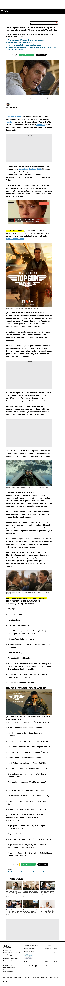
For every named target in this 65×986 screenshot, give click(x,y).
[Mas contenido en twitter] (32, 965)
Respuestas (48, 948)
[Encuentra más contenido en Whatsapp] (16, 55)
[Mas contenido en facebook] (29, 965)
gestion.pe (28, 977)
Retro (55, 957)
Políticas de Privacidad (29, 948)
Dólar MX (42, 16)
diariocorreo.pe (54, 977)
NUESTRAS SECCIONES (49, 945)
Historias (47, 965)
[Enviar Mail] (7, 107)
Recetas (55, 961)
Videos (55, 948)
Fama (46, 957)
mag (15, 980)
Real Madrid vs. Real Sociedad (53, 16)
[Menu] (2, 11)
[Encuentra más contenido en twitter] (12, 55)
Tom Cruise (24, 872)
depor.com (36, 977)
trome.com (44, 977)
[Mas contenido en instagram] (35, 965)
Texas (17, 16)
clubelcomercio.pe (18, 977)
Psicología (29, 16)
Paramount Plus (42, 872)
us (45, 952)
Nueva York (23, 16)
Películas (32, 872)
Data (54, 952)
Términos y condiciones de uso (31, 945)
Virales (46, 961)
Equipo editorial (7, 950)
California (12, 16)
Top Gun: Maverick (13, 872)
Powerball (36, 16)
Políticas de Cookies (29, 951)
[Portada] (7, 949)
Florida (6, 16)
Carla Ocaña (13, 107)
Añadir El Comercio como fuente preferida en (43, 23)
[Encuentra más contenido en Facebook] (8, 55)
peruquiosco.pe (7, 980)
